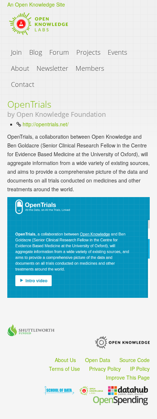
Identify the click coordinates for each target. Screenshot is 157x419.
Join (16, 52)
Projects (88, 52)
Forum (59, 52)
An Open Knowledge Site (36, 4)
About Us (65, 360)
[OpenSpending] (120, 399)
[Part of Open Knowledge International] (122, 343)
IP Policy (140, 368)
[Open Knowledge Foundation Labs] (91, 389)
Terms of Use (64, 368)
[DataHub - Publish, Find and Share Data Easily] (128, 389)
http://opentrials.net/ (46, 124)
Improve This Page (128, 377)
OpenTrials (29, 104)
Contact (22, 84)
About (20, 68)
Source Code (134, 360)
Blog (35, 52)
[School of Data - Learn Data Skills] (59, 389)
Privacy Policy (105, 368)
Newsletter (52, 68)
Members (90, 68)
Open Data (97, 360)
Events (117, 52)
